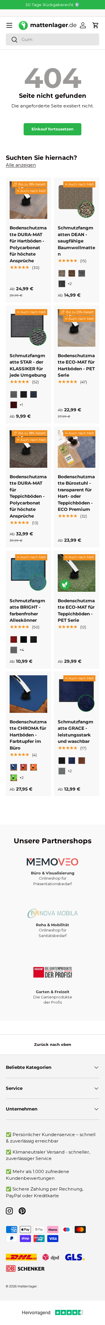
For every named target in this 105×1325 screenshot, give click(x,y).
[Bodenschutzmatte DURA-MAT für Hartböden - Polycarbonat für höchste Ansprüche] (28, 200)
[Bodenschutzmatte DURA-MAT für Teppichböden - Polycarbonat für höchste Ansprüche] (28, 449)
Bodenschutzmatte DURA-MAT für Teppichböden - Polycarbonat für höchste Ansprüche (28, 496)
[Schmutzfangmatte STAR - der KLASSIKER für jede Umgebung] (28, 328)
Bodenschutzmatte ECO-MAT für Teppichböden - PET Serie (76, 610)
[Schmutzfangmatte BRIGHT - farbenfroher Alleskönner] (28, 573)
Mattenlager (27, 1286)
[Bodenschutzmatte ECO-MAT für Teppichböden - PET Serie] (76, 573)
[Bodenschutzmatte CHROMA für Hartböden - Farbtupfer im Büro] (28, 694)
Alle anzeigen (21, 165)
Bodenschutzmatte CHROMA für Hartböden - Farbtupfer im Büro (28, 735)
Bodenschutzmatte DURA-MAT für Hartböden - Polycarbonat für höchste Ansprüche (28, 244)
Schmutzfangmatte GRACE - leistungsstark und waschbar (75, 731)
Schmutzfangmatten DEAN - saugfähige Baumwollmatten (76, 241)
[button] (95, 25)
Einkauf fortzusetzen (53, 129)
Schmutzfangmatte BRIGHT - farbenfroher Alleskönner (27, 610)
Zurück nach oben (52, 1044)
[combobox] (52, 39)
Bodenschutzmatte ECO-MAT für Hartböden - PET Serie (76, 365)
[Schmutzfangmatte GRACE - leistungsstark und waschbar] (76, 694)
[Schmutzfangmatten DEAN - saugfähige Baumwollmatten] (76, 200)
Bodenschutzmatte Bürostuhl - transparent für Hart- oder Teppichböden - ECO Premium (76, 493)
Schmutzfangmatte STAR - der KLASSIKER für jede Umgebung (28, 365)
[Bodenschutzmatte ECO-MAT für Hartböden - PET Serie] (76, 328)
